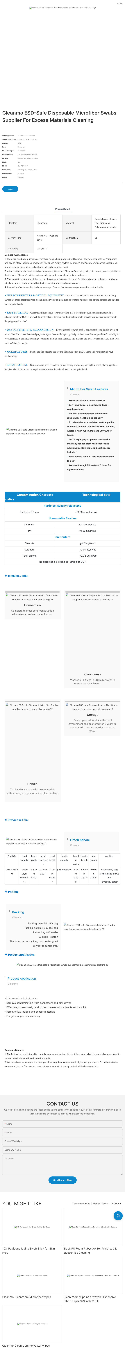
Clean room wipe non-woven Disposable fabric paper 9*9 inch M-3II (90, 1299)
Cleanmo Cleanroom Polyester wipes (26, 1345)
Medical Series (100, 1203)
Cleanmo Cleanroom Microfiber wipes (26, 1297)
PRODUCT (116, 1203)
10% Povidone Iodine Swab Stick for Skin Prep (28, 1250)
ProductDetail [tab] (62, 209)
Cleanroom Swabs (81, 1203)
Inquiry (10, 189)
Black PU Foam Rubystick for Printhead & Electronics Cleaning (90, 1250)
